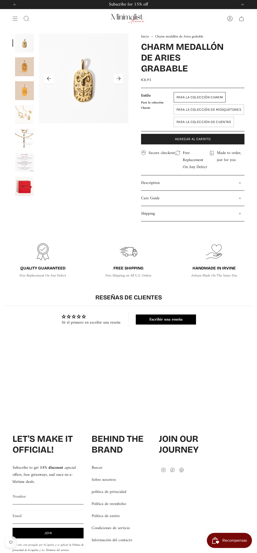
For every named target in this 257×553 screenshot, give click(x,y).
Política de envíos (106, 516)
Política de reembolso (109, 503)
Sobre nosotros (104, 479)
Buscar (97, 467)
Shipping (148, 213)
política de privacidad (109, 491)
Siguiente (118, 78)
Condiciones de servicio (111, 528)
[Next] (242, 4)
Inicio (145, 36)
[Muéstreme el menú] (15, 18)
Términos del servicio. (57, 550)
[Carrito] (241, 18)
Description (150, 182)
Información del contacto (112, 540)
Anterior (49, 78)
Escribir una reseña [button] (165, 319)
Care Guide (150, 198)
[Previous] (15, 4)
